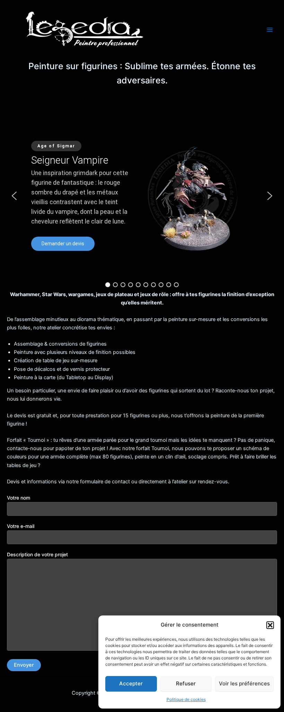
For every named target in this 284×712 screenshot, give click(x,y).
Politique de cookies (186, 699)
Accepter (131, 683)
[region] (142, 196)
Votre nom (18, 498)
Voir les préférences (244, 683)
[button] (270, 625)
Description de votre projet (37, 554)
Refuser (186, 683)
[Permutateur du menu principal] (270, 29)
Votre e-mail (20, 526)
